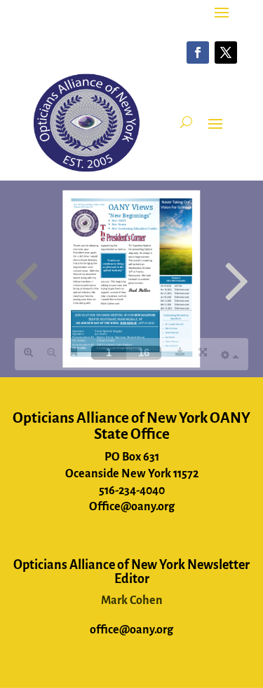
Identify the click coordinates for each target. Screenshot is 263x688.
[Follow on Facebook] (198, 52)
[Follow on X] (226, 52)
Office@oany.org (132, 506)
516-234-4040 (132, 490)
